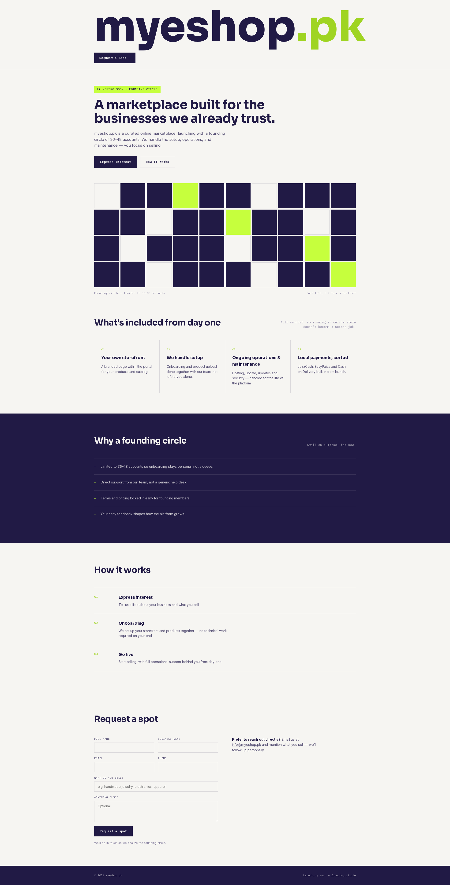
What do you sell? (109, 777)
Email (98, 758)
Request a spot (113, 831)
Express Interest (115, 162)
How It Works (157, 162)
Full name (102, 738)
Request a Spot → (114, 58)
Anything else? (106, 797)
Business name (169, 738)
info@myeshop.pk (246, 745)
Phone (162, 758)
